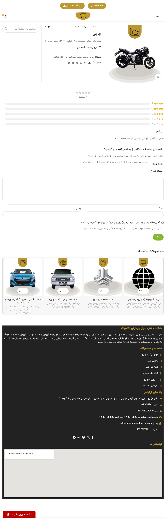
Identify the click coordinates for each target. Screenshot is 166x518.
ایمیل (77, 208)
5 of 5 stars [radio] (140, 162)
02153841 (98, 5)
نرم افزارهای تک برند (134, 306)
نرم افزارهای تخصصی (151, 303)
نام (161, 208)
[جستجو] (6, 29)
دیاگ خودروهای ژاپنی (65, 306)
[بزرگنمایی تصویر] (158, 77)
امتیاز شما (158, 164)
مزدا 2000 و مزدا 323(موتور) (63, 299)
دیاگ (91, 26)
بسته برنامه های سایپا (103, 299)
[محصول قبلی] (52, 27)
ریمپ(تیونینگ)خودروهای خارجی (143, 299)
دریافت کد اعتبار (73, 5)
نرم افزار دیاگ (80, 26)
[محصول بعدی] (45, 27)
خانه (99, 26)
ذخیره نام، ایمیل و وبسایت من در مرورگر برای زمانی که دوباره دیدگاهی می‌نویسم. (120, 222)
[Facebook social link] (85, 63)
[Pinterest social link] (77, 63)
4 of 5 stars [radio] (127, 162)
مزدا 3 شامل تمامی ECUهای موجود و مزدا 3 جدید (23, 301)
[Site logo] (83, 16)
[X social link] (81, 63)
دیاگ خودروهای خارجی (57, 303)
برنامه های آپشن (133, 303)
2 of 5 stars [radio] (100, 162)
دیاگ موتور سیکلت (78, 57)
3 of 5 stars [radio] (113, 162)
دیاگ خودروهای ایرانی (97, 303)
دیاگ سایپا (115, 306)
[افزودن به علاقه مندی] (140, 291)
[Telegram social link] (69, 63)
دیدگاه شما (157, 171)
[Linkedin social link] (73, 63)
